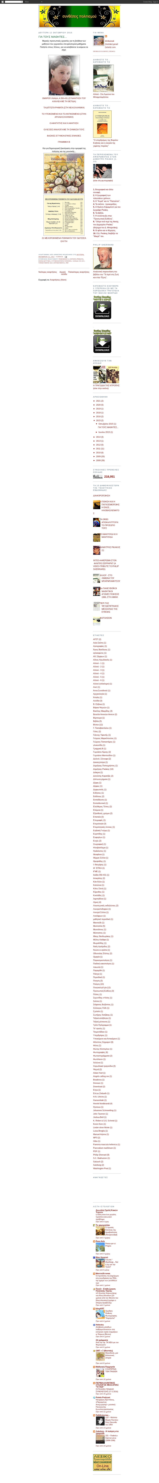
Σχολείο (96, 1011)
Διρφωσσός (98, 790)
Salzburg (97, 1165)
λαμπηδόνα (98, 899)
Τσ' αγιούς (97, 1028)
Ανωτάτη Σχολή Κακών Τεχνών (107, 1211)
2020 (98, 405)
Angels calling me (101, 1076)
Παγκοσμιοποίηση (101, 960)
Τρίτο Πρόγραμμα (101, 1025)
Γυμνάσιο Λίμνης (100, 752)
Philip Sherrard (99, 1155)
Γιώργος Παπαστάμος (102, 742)
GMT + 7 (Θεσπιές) (104, 1351)
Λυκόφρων (98, 916)
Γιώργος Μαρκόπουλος (103, 738)
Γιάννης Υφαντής (100, 735)
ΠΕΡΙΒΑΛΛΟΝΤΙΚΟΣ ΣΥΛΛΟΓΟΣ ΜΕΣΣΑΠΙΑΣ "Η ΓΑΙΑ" (107, 1385)
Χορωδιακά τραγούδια (103, 1066)
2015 (98, 420)
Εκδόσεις (97, 796)
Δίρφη (96, 783)
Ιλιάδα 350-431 (79, 261)
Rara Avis (100, 1241)
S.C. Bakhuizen (100, 1158)
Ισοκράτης (97, 878)
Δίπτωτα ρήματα (76, 259)
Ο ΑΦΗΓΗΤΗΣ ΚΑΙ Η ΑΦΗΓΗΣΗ (64, 123)
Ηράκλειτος (98, 851)
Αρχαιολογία (98, 694)
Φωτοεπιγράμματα (101, 1056)
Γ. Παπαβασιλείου (101, 728)
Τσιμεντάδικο (98, 1032)
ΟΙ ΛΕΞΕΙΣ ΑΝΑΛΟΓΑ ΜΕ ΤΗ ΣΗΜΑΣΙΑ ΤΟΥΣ (64, 130)
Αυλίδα (96, 701)
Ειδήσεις (97, 793)
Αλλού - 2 (97, 667)
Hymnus (96, 1107)
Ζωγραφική (98, 844)
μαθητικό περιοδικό (101, 919)
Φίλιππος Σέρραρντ (101, 1042)
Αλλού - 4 (97, 673)
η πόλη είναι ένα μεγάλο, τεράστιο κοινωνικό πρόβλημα (106, 1216)
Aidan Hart (98, 1073)
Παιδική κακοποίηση (102, 964)
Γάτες (95, 731)
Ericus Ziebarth (100, 1093)
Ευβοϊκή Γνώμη (100, 830)
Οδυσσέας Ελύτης (101, 953)
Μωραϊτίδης (98, 943)
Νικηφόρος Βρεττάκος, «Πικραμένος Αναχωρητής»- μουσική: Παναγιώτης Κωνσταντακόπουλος (106, 1404)
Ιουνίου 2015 (104, 432)
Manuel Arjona (99, 1134)
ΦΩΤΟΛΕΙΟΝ (106, 618)
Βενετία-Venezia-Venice (103, 714)
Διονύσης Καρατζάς (101, 776)
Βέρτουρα (97, 718)
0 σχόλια (59, 256)
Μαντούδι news (103, 1273)
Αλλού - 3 (97, 670)
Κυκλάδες (97, 895)
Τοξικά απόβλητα (100, 1018)
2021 (98, 401)
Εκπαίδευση (98, 800)
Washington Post (100, 1168)
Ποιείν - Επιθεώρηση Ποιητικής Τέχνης (106, 1290)
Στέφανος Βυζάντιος (102, 1005)
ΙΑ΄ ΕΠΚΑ (97, 868)
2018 (98, 413)
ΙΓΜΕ (95, 871)
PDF (67, 263)
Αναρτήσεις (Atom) (58, 280)
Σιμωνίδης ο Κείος (101, 998)
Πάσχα (96, 974)
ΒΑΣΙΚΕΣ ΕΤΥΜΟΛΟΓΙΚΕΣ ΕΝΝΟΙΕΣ (64, 136)
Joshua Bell (98, 1117)
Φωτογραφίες (99, 1052)
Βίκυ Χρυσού (102, 1257)
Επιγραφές (98, 820)
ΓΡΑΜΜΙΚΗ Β (64, 142)
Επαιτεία (97, 817)
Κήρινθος (97, 892)
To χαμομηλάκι (103, 1225)
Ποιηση (96, 981)
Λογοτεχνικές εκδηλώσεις (104, 906)
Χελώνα (96, 1063)
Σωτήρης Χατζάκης (101, 1015)
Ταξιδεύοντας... (103, 1415)
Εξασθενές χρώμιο (101, 813)
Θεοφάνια (97, 854)
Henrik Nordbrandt (101, 1104)
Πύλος (96, 994)
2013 (98, 441)
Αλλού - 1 (97, 663)
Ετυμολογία (98, 824)
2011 (98, 449)
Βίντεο (96, 725)
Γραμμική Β (64, 259)
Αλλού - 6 (97, 680)
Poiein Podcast (103, 1397)
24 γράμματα (102, 1340)
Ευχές (96, 841)
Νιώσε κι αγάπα (100, 950)
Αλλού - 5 (97, 677)
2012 (98, 445)
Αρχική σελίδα (63, 273)
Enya (95, 1090)
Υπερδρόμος (98, 1035)
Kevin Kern (98, 1124)
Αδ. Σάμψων (98, 656)
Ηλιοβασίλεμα (99, 848)
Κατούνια (97, 885)
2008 (98, 460)
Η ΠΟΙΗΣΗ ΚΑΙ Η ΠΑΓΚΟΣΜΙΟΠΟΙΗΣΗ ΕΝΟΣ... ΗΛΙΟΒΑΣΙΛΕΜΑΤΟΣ (106, 507)
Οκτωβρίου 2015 (106, 424)
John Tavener (99, 1114)
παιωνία (96, 967)
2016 (98, 416)
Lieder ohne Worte (101, 1127)
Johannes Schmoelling (103, 1110)
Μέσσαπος (98, 933)
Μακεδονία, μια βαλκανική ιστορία (111, 1355)
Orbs (95, 1141)
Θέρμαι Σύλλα (99, 858)
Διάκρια (96, 772)
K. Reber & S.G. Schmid (103, 1121)
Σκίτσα (96, 1001)
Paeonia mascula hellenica (105, 1144)
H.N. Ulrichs (98, 1097)
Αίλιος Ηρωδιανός (101, 660)
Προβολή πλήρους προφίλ (104, 51)
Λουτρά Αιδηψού (100, 909)
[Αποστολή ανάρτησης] (65, 256)
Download (97, 1087)
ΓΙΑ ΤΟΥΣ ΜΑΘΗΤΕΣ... (53, 36)
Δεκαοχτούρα (99, 762)
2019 (98, 409)
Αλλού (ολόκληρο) (101, 684)
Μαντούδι (97, 923)
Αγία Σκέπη (98, 643)
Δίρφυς (96, 786)
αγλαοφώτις (98, 653)
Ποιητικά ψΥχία (100, 988)
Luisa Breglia (99, 1131)
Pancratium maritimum (103, 1148)
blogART (100, 1309)
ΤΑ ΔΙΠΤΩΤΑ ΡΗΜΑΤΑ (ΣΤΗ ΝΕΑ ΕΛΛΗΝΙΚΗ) (63, 108)
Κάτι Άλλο (97, 882)
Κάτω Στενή (98, 889)
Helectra (100, 1325)
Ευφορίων (97, 837)
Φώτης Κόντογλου (101, 1049)
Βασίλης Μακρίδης (101, 711)
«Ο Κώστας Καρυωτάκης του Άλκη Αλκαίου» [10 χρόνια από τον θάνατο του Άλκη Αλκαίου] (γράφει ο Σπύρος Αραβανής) (107, 1298)
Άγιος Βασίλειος (100, 650)
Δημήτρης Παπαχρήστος (104, 766)
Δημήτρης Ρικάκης (101, 769)
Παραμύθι (97, 970)
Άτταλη (96, 697)
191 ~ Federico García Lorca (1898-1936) (111, 1437)
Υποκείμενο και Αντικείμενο (52, 263)
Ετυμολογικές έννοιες (62, 261)
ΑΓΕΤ (95, 639)
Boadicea (97, 1080)
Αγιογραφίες (98, 646)
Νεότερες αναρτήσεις (48, 272)
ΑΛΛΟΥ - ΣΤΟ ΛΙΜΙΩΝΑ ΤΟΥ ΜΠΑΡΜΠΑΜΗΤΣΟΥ (110, 578)
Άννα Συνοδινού (100, 691)
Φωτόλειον (98, 1059)
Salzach (96, 1162)
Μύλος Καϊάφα (99, 940)
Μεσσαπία (97, 926)
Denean (96, 1083)
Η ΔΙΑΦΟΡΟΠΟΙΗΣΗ (100, 496)
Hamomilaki (98, 1100)
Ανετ (95, 687)
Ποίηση (96, 984)
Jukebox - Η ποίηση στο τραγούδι (107, 1432)
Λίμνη (95, 902)
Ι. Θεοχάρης (98, 865)
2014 (98, 437)
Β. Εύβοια (97, 704)
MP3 (95, 1138)
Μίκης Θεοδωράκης (101, 936)
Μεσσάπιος (98, 929)
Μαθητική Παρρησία (105, 1367)
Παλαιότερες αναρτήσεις (78, 272)
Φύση (95, 1045)
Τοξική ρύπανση (100, 1022)
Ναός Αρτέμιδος (100, 946)
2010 (98, 453)
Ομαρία (96, 957)
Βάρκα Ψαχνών (100, 708)
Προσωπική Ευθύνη (102, 991)
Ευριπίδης (97, 834)
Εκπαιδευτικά (45, 261)
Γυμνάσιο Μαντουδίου (103, 755)
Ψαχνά (96, 1069)
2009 (98, 456)
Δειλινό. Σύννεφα (100, 759)
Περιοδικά (97, 977)
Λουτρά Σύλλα (99, 912)
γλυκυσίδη (97, 745)
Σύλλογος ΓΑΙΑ (99, 1008)
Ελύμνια (96, 810)
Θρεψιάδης (98, 861)
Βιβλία (96, 721)
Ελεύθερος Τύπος (101, 807)
